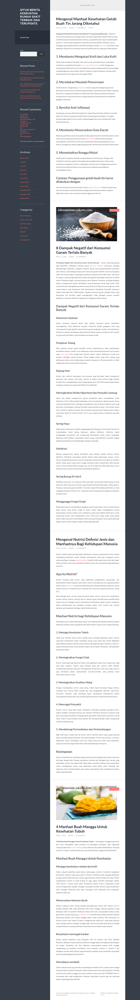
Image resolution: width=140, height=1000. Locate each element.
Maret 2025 (24, 178)
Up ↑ (103, 995)
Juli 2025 (23, 162)
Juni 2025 (23, 166)
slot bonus (23, 121)
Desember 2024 (25, 190)
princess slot (24, 124)
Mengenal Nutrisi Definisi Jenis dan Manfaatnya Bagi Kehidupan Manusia (87, 541)
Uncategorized (24, 240)
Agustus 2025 (24, 158)
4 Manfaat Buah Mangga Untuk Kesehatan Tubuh (81, 828)
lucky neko (65, 354)
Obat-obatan (24, 228)
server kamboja (76, 847)
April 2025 (23, 174)
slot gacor (23, 131)
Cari (21, 50)
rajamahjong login (25, 136)
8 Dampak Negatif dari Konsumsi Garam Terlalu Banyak (83, 250)
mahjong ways (24, 117)
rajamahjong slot (81, 560)
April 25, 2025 (61, 28)
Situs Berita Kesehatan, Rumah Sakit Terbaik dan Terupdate (30, 16)
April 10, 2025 (61, 548)
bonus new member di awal (90, 65)
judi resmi (103, 45)
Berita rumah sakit (26, 220)
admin (71, 28)
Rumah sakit (24, 236)
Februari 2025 (24, 182)
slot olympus (98, 266)
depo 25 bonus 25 (94, 187)
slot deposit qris (84, 915)
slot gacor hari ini (25, 123)
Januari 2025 (24, 186)
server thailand (25, 133)
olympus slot (24, 116)
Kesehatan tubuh (25, 224)
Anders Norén (112, 993)
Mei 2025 (23, 170)
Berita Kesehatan (25, 216)
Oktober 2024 (24, 198)
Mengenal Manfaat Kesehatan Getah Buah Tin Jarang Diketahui (86, 21)
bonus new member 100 (27, 119)
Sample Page (24, 37)
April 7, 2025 (61, 835)
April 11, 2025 (61, 257)
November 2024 (25, 194)
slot (21, 128)
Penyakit (23, 232)
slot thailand (24, 114)
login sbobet (90, 139)
